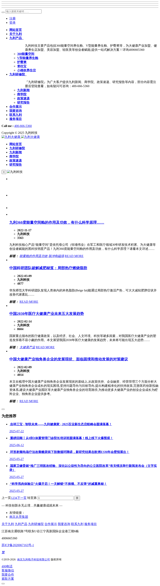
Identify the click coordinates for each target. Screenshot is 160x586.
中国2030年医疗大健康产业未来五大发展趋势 (46, 314)
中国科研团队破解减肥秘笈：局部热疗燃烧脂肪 (48, 268)
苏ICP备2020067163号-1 (18, 545)
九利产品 (21, 524)
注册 (12, 18)
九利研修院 (36, 524)
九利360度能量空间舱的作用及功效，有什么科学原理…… (56, 222)
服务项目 (90, 524)
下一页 (22, 497)
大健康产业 (27, 347)
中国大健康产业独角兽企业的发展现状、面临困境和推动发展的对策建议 (68, 359)
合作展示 (50, 524)
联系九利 (77, 524)
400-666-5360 (23, 126)
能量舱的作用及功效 (34, 256)
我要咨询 (64, 524)
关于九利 (8, 524)
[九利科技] (21, 136)
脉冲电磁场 (56, 256)
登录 (12, 22)
